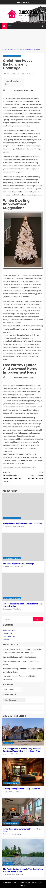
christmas (18, 467)
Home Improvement (11, 783)
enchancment (26, 467)
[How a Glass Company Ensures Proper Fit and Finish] (23, 812)
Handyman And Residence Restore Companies (22, 523)
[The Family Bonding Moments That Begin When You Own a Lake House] (23, 852)
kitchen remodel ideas (12, 56)
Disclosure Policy (9, 636)
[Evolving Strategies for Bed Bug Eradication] (23, 772)
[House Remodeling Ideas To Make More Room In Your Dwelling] (23, 587)
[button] (9, 26)
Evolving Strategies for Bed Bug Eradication (20, 657)
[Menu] (9, 26)
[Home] (4, 26)
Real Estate (8, 743)
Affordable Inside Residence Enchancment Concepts (12, 476)
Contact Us (7, 633)
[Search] (42, 26)
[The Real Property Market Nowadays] (23, 547)
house (34, 467)
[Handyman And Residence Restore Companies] (23, 506)
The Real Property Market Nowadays (18, 564)
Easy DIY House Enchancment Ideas (35, 475)
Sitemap (6, 639)
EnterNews (33, 882)
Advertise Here (9, 630)
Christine (8, 74)
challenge (10, 467)
